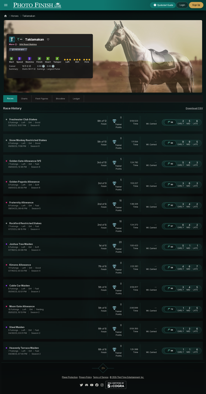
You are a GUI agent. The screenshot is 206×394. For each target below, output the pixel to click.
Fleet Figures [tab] (41, 98)
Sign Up (196, 5)
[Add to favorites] (48, 39)
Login (182, 5)
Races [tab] (10, 98)
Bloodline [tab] (60, 98)
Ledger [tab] (76, 98)
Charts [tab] (24, 98)
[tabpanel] (103, 233)
